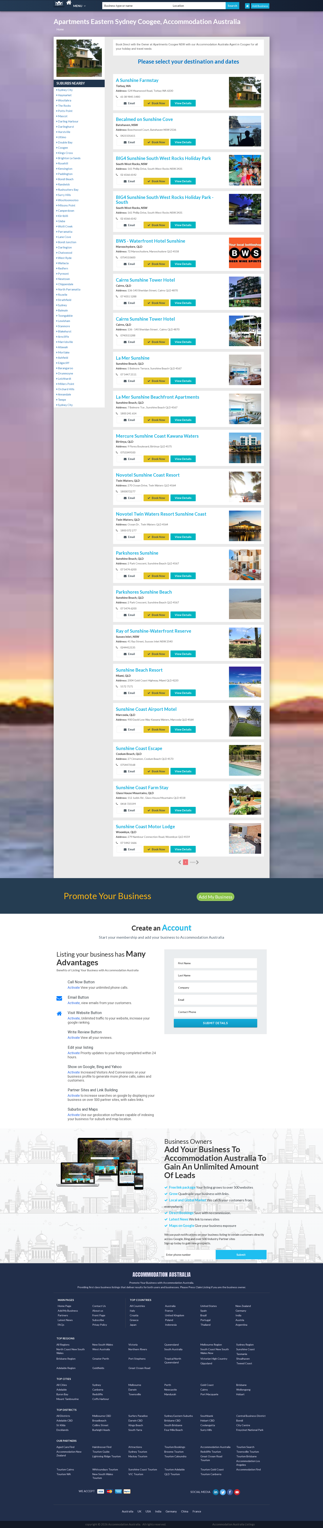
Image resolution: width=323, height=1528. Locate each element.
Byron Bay (62, 1394)
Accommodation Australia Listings (233, 1524)
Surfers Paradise (138, 1415)
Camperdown (65, 210)
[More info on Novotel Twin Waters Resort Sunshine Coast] (245, 525)
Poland (169, 1320)
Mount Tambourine (67, 1398)
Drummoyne (65, 373)
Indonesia (171, 1324)
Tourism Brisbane (246, 1456)
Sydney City (65, 90)
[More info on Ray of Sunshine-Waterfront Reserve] (245, 642)
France (169, 1310)
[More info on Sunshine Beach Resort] (245, 681)
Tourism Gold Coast (212, 1469)
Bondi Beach (65, 179)
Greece (134, 1320)
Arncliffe (63, 336)
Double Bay (65, 142)
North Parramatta (68, 289)
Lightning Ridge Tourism (106, 1456)
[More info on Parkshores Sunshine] (245, 564)
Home (60, 29)
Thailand (205, 1324)
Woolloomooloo (68, 200)
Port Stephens (137, 1358)
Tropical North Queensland (172, 1360)
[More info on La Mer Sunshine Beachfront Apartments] (245, 408)
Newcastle (170, 1389)
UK (139, 1511)
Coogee (62, 147)
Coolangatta (207, 1425)
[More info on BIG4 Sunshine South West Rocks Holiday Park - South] (245, 208)
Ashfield (62, 357)
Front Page (98, 1315)
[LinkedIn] (216, 1491)
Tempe (61, 399)
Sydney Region (245, 1344)
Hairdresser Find (101, 1446)
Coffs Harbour (100, 1398)
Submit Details (215, 1023)
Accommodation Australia (215, 1446)
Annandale (64, 394)
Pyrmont (63, 273)
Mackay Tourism (137, 1456)
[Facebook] (230, 1491)
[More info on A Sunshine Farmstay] (245, 91)
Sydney (62, 305)
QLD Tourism (172, 1474)
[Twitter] (223, 1491)
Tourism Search (245, 1446)
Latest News (65, 1320)
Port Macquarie (209, 1394)
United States (208, 1305)
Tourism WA (63, 1474)
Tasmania (241, 1353)
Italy (132, 1310)
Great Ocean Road (139, 1368)
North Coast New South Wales (70, 1351)
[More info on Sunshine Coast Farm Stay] (245, 799)
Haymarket (64, 95)
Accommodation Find (248, 1469)
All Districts (63, 1415)
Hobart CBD (207, 1420)
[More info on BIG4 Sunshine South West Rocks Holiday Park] (245, 169)
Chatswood (64, 252)
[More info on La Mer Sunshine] (245, 369)
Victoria (133, 1344)
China (184, 1511)
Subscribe (98, 1320)
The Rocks (64, 105)
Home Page (64, 1305)
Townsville (134, 1394)
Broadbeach (99, 1420)
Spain (203, 1310)
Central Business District (251, 1415)
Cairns (204, 1389)
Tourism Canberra (210, 1474)
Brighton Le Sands (69, 158)
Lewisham (63, 321)
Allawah (62, 347)
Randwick (63, 184)
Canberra (97, 1389)
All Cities (61, 1384)
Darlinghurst (65, 126)
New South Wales (102, 1344)
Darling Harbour (68, 121)
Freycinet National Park (249, 1429)
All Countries (137, 1305)
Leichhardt (64, 378)
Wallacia (63, 263)
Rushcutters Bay (68, 189)
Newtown (63, 279)
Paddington (65, 174)
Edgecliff (63, 363)
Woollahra (64, 100)
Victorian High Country (213, 1358)
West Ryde (64, 258)
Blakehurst (64, 331)
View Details (183, 103)
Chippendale (65, 284)
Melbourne (134, 1384)
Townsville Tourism (247, 1451)
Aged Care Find (65, 1446)
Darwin (132, 1389)
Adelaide (61, 1389)
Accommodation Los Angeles (248, 1462)
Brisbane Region (66, 1358)
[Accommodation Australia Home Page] (247, 6)
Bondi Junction (66, 242)
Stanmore (63, 326)
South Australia (173, 1349)
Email (131, 103)
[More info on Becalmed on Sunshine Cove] (245, 130)
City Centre (243, 1425)
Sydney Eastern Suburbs (178, 1415)
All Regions (63, 1344)
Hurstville (63, 132)
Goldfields (98, 1368)
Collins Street (100, 1425)
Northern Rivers (137, 1349)
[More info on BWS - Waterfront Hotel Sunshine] (245, 252)
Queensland (171, 1344)
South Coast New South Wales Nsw (214, 1351)
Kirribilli (62, 216)
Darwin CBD (135, 1420)
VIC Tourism (135, 1474)
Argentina (241, 1324)
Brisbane (241, 1384)
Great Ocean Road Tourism (211, 1458)
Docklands (62, 1429)
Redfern (62, 268)
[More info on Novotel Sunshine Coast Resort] (245, 486)
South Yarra (135, 1429)
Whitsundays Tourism (105, 1469)
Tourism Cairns (65, 1469)
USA (148, 1511)
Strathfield (64, 300)
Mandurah (170, 1394)
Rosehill (62, 163)
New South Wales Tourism (102, 1475)
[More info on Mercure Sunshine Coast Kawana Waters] (245, 447)
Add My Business (215, 896)
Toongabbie (65, 315)
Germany (241, 1310)
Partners (63, 1315)
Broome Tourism (174, 1451)
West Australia (101, 1349)
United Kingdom (174, 1315)
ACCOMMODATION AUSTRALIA (162, 1274)
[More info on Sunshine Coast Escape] (245, 760)
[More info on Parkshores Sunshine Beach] (245, 603)
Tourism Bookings (174, 1446)
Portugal (205, 1320)
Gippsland (206, 1363)
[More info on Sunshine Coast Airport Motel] (245, 720)
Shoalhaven (243, 1358)
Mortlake (63, 352)
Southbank (206, 1415)
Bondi (239, 1420)
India (238, 1315)
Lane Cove (64, 237)
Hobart (240, 1394)
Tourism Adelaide (174, 1469)
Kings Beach (135, 1425)
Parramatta (64, 231)
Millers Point (65, 384)
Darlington (64, 247)
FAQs (61, 1324)
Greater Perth (100, 1358)
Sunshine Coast (245, 1349)
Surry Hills (64, 195)
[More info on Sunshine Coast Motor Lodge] (245, 838)
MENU (78, 6)
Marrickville (65, 342)
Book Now (158, 103)
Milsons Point (66, 205)
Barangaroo (65, 368)
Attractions (135, 1446)
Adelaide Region (66, 1368)
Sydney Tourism (137, 1451)
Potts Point (65, 111)
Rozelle (62, 294)
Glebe (61, 221)
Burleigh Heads (101, 1429)
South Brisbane (173, 1425)
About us (97, 1310)
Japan (133, 1324)
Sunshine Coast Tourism (142, 1469)
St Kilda (60, 1425)
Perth (167, 1384)
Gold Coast (207, 1384)
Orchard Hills (65, 389)
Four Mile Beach (173, 1429)
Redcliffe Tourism (210, 1451)
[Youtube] (237, 1491)
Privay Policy (99, 1324)
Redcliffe (97, 1394)
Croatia (134, 1315)
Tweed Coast (244, 1363)
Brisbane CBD (172, 1420)
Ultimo (61, 137)
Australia (170, 1305)
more (193, 862)
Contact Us (99, 1305)
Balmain (62, 310)
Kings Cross (65, 153)
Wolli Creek (65, 226)
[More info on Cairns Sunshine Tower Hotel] (245, 291)
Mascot (62, 116)
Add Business (260, 6)
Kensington (64, 168)
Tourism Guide (101, 1451)
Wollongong (243, 1389)
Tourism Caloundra (175, 1456)
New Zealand (243, 1305)
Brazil (203, 1315)
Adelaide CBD (64, 1420)
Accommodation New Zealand (68, 1453)
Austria (240, 1320)
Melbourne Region (211, 1344)
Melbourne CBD (101, 1415)
